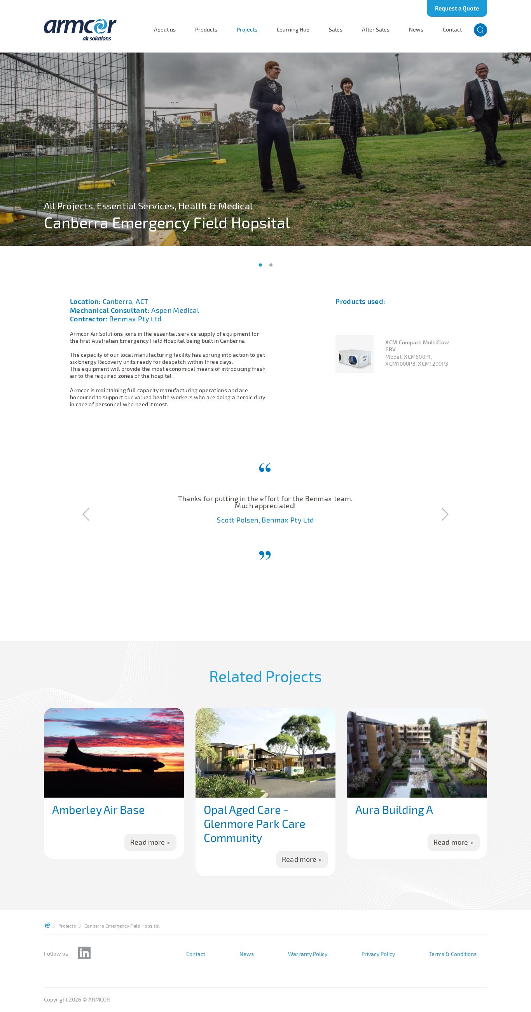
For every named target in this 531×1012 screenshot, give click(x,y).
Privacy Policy (378, 954)
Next (444, 514)
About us (165, 29)
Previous (87, 514)
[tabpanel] (265, 149)
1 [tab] (260, 265)
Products (206, 29)
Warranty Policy (307, 954)
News (416, 29)
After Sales (376, 29)
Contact (452, 29)
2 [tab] (270, 265)
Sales (335, 29)
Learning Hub (293, 29)
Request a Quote (457, 8)
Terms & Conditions (453, 954)
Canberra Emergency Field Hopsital (122, 925)
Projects (247, 29)
